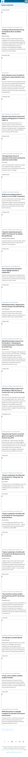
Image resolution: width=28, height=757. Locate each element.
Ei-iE (2, 1)
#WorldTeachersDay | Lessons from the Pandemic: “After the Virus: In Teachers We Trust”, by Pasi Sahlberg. (14, 389)
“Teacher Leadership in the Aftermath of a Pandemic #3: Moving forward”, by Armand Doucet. (14, 551)
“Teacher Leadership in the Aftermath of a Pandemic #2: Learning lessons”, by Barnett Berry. (14, 510)
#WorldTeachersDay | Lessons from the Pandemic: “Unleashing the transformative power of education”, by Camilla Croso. (14, 343)
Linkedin (23, 742)
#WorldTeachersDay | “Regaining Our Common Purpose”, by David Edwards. (14, 300)
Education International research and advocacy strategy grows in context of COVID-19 (14, 114)
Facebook (5, 742)
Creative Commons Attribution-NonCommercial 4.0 (12, 749)
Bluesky (20, 742)
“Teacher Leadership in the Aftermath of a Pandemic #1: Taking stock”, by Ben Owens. (14, 472)
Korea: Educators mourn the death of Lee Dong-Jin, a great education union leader (14, 74)
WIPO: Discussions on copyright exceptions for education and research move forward (14, 707)
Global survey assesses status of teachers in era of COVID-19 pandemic (14, 191)
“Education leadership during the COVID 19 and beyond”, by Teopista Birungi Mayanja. (14, 228)
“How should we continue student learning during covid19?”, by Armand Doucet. (14, 594)
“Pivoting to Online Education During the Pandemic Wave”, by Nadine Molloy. (14, 30)
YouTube (12, 742)
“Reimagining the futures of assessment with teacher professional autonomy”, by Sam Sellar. (14, 153)
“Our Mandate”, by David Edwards (14, 634)
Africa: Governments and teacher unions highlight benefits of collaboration (14, 264)
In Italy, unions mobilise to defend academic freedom (14, 671)
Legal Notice (9, 752)
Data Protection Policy (17, 752)
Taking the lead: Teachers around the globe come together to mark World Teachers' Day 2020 (14, 433)
